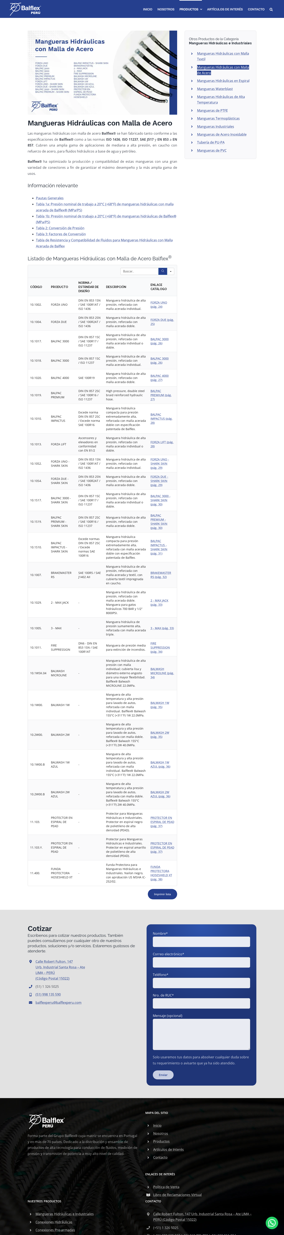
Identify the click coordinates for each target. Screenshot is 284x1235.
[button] (271, 9)
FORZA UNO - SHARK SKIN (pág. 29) (160, 463)
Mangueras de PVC (212, 150)
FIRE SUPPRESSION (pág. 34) (160, 647)
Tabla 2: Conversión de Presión (60, 228)
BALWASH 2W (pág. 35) (160, 735)
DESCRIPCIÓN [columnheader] (116, 287)
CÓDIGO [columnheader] (36, 287)
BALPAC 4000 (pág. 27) (160, 378)
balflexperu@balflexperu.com (58, 1002)
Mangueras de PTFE (212, 110)
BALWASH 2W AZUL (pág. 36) (160, 794)
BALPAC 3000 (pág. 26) (160, 341)
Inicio (157, 1125)
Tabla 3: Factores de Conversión (61, 234)
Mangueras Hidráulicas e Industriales (65, 1214)
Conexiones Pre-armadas (55, 1230)
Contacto (160, 1157)
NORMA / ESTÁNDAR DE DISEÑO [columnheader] (88, 287)
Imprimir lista (162, 894)
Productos (161, 1141)
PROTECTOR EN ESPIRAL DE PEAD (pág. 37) (162, 822)
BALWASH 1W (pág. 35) (160, 705)
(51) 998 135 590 (48, 994)
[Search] (162, 271)
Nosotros (160, 1133)
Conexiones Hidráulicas (54, 1222)
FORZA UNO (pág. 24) (159, 304)
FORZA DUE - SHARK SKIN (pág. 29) (159, 481)
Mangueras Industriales (215, 126)
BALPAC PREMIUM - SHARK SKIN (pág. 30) (159, 521)
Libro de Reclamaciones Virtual (177, 1195)
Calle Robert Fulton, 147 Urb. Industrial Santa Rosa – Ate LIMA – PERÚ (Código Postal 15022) (202, 1217)
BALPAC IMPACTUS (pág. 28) (162, 418)
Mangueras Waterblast (215, 89)
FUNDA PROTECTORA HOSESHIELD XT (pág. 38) (161, 873)
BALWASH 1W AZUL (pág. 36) (160, 764)
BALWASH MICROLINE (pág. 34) (162, 673)
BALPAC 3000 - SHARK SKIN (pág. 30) (160, 500)
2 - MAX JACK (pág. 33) (159, 602)
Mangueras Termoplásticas (218, 118)
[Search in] (170, 271)
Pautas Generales (50, 198)
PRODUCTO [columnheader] (59, 287)
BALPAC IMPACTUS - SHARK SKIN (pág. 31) (159, 547)
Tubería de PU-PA (211, 142)
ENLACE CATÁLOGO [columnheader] (159, 287)
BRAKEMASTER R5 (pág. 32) (161, 575)
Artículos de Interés (168, 1149)
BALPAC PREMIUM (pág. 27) (161, 395)
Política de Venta (166, 1187)
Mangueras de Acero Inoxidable (222, 134)
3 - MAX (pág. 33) (162, 628)
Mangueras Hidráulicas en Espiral (223, 80)
